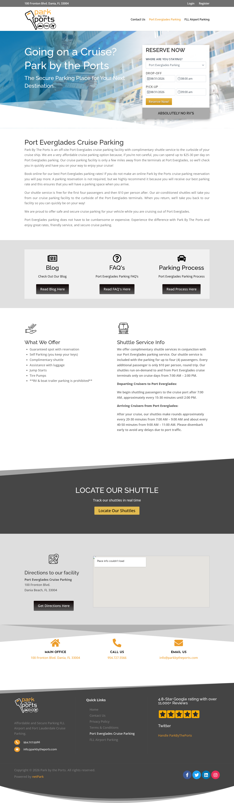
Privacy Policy (99, 721)
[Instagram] (215, 775)
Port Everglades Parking (165, 19)
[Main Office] (55, 643)
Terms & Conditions (104, 727)
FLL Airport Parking (197, 19)
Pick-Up (152, 87)
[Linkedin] (206, 775)
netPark (38, 777)
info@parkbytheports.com (178, 658)
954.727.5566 (117, 658)
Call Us (117, 652)
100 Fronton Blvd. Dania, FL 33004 (55, 658)
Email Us (179, 652)
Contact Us (138, 19)
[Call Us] (117, 643)
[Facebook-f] (187, 775)
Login (190, 3)
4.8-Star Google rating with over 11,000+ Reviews (187, 701)
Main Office (55, 652)
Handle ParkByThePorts (175, 735)
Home (94, 709)
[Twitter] (196, 775)
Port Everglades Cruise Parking (112, 733)
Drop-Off (154, 73)
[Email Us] (178, 643)
